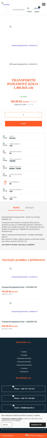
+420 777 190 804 (27, 398)
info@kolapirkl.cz (27, 408)
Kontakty (24, 355)
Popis (16, 207)
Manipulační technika (24, 358)
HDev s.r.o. (41, 435)
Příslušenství (24, 372)
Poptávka (24, 368)
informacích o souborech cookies (12, 418)
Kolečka (24, 352)
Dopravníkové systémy (24, 365)
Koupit (23, 124)
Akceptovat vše (36, 425)
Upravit (5, 425)
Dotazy (29, 207)
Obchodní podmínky (24, 362)
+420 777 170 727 (27, 389)
